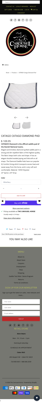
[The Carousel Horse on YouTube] (19, 20)
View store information (12, 218)
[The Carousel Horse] (21, 41)
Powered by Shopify (30, 382)
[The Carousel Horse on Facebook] (15, 20)
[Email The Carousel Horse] (30, 20)
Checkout (21, 13)
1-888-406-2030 (18, 10)
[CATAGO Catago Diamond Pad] (21, 96)
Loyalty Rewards (22, 6)
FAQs (21, 270)
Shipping (21, 273)
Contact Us (10, 6)
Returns (21, 279)
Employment (21, 267)
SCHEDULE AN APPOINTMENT (21, 348)
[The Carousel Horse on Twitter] (11, 20)
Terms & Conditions (21, 283)
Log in (27, 10)
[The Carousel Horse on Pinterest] (23, 20)
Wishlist (33, 6)
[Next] (26, 117)
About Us (21, 257)
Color (3, 178)
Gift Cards (8, 10)
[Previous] (15, 117)
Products (14, 73)
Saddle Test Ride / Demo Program (21, 276)
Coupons (21, 263)
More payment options (21, 208)
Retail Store (21, 260)
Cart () (35, 10)
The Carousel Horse (16, 382)
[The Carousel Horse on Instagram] (26, 20)
